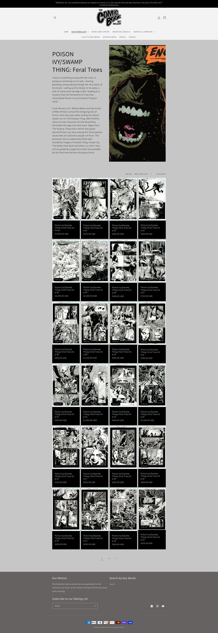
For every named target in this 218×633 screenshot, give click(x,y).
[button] (55, 18)
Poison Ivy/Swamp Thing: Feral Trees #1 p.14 (121, 414)
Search (112, 584)
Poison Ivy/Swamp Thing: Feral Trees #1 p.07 (150, 290)
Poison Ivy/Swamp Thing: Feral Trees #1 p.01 (93, 228)
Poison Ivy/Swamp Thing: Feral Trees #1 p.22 (121, 538)
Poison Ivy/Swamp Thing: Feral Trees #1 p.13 (93, 414)
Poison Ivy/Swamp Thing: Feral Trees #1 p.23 (150, 537)
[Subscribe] (95, 606)
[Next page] (116, 558)
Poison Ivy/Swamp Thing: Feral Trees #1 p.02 (121, 228)
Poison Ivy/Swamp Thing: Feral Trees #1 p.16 (64, 476)
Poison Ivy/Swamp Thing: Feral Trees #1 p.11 (150, 352)
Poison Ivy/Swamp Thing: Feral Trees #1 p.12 (64, 414)
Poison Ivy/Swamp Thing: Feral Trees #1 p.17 (93, 476)
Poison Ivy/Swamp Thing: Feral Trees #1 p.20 (64, 538)
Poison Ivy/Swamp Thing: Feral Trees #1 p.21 (93, 538)
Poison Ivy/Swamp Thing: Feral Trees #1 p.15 (150, 414)
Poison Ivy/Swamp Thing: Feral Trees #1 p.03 (150, 227)
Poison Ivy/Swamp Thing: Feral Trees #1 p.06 (121, 290)
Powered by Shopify (119, 627)
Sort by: (129, 174)
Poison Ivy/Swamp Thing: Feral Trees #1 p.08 (64, 352)
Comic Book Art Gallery (105, 627)
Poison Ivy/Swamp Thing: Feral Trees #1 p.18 (121, 476)
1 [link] (102, 558)
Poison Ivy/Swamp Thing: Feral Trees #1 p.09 (93, 352)
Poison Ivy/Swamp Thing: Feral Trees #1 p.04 (64, 290)
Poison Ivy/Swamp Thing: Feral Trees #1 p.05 (93, 290)
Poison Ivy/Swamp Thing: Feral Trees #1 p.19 (150, 476)
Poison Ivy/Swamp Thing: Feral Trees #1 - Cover (65, 227)
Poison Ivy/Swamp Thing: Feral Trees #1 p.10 (121, 352)
